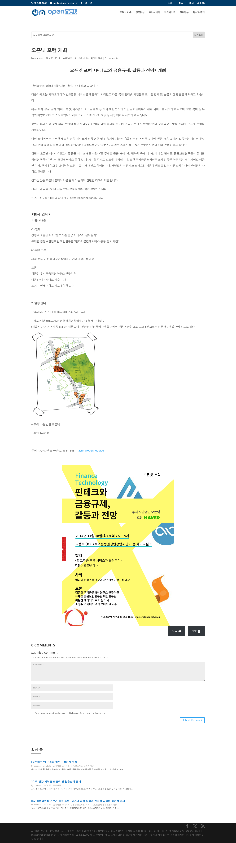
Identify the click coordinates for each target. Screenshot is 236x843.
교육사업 (66, 765)
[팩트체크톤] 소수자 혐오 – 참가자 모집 (54, 761)
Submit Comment (192, 720)
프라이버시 (154, 12)
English (201, 3)
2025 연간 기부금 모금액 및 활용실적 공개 (56, 781)
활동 (181, 3)
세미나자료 (90, 804)
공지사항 (57, 765)
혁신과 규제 (199, 12)
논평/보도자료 (69, 58)
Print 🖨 (176, 631)
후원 (191, 3)
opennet (39, 58)
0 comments (111, 58)
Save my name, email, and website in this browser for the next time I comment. (70, 713)
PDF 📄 (196, 631)
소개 (170, 3)
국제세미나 (66, 804)
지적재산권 (169, 12)
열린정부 (184, 12)
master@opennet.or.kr (90, 450)
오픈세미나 (83, 58)
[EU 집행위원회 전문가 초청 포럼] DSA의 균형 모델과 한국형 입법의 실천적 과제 (78, 800)
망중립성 (140, 12)
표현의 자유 (125, 12)
